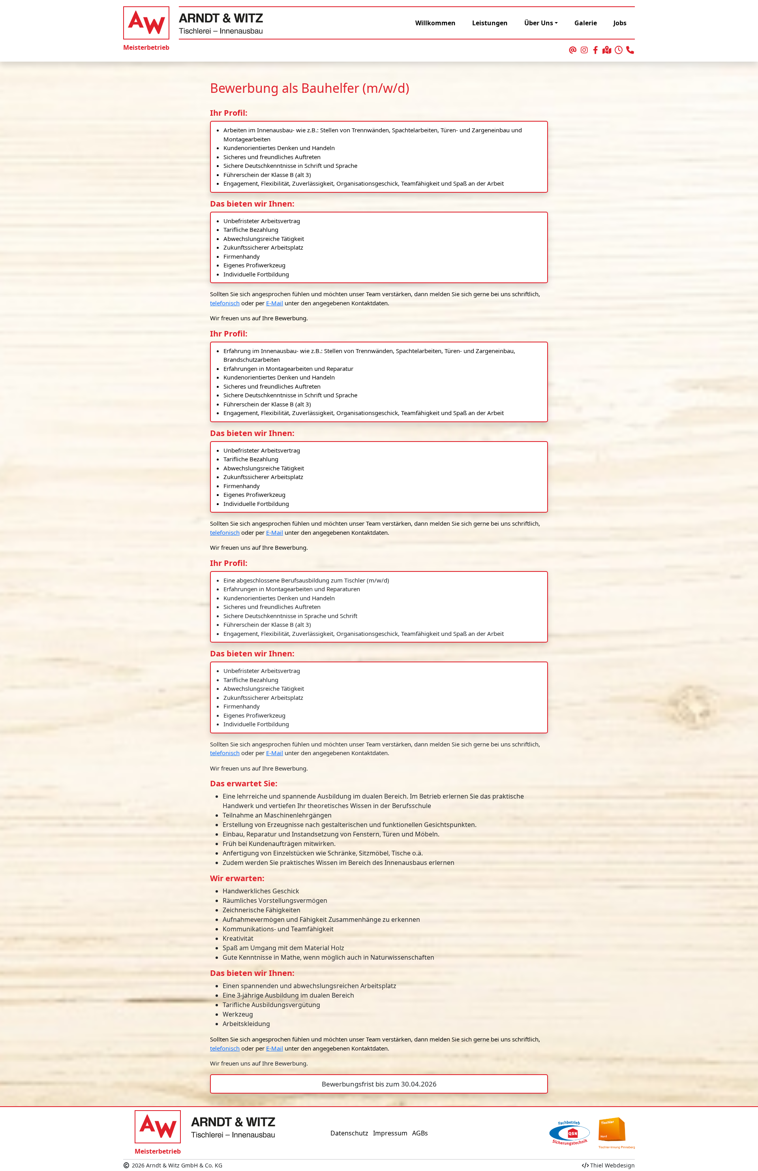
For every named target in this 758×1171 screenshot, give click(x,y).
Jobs (620, 23)
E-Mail (274, 303)
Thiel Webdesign (612, 1165)
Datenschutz (349, 1133)
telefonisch (225, 303)
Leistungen (490, 23)
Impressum (390, 1133)
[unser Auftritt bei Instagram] (584, 50)
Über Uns (538, 23)
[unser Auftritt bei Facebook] (595, 50)
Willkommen (435, 23)
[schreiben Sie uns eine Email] (573, 50)
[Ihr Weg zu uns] (607, 50)
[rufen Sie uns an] (630, 50)
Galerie (585, 23)
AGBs (420, 1133)
